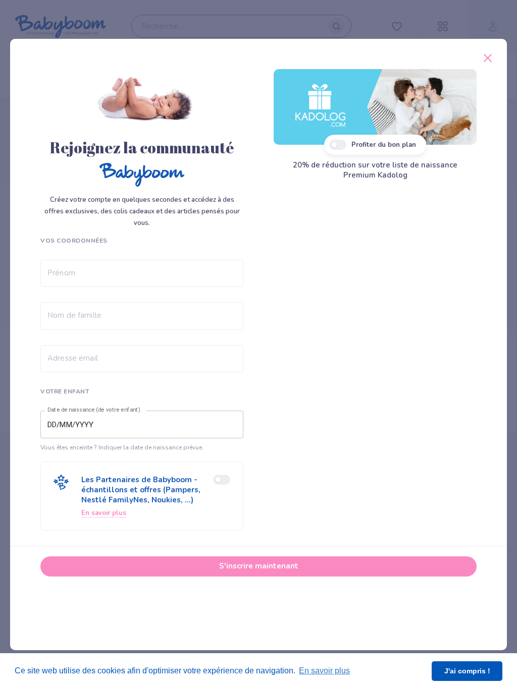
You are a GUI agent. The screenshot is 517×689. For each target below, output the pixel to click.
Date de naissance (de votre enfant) (93, 410)
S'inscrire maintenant (258, 566)
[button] (142, 496)
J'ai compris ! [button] (467, 671)
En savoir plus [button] (324, 670)
